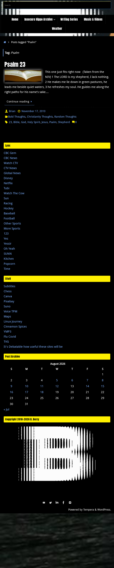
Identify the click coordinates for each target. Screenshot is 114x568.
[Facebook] (63, 502)
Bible (16, 122)
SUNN (8, 254)
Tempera (88, 509)
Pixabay (9, 301)
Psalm (53, 122)
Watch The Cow (14, 193)
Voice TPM (10, 311)
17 (26, 392)
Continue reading (18, 101)
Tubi (6, 188)
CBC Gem (10, 153)
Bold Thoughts (17, 116)
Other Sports (12, 223)
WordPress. (104, 509)
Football (9, 218)
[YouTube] (43, 502)
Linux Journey (13, 321)
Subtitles (9, 286)
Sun (6, 198)
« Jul (6, 409)
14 (87, 386)
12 (57, 386)
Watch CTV (11, 163)
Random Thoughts (65, 116)
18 (41, 392)
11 (41, 386)
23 (10, 122)
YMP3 (7, 331)
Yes (6, 238)
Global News (12, 173)
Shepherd (64, 122)
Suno (7, 306)
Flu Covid (10, 336)
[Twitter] (50, 502)
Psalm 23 (14, 64)
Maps (7, 316)
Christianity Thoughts (40, 116)
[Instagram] (70, 502)
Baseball (9, 213)
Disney (8, 178)
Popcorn (9, 264)
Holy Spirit (33, 122)
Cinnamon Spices (15, 326)
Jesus (45, 122)
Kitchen (9, 259)
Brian (12, 111)
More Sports (12, 228)
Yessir (7, 244)
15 (102, 386)
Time (7, 269)
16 (11, 392)
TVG (6, 342)
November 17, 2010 (33, 111)
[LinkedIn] (57, 502)
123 (6, 233)
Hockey (9, 208)
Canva (8, 296)
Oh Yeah (9, 249)
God (23, 122)
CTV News (10, 168)
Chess (8, 291)
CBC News (10, 158)
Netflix (8, 183)
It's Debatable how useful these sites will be (33, 347)
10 (26, 386)
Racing (8, 203)
